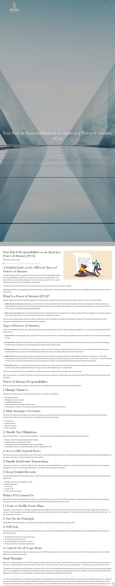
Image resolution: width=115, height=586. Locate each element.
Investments (8, 263)
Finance (14, 263)
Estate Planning (35, 263)
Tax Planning (21, 263)
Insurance (28, 263)
